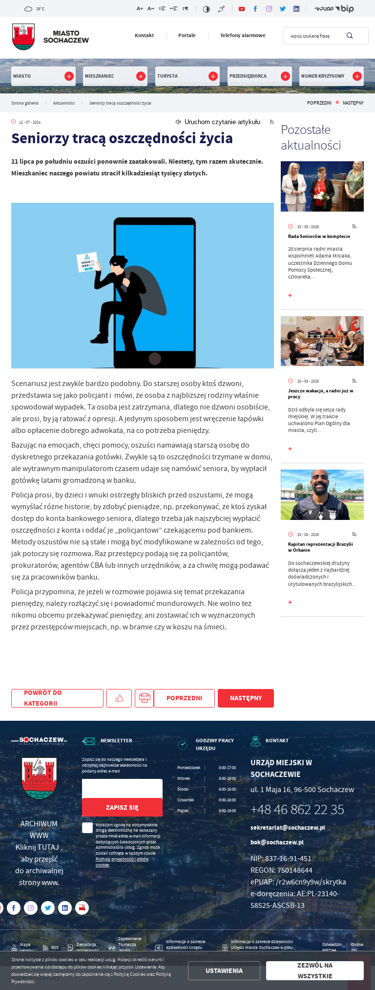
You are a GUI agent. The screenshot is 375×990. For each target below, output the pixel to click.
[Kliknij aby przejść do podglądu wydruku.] (144, 698)
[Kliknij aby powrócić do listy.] (337, 103)
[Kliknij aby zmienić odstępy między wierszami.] (162, 9)
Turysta (167, 76)
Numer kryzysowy (322, 76)
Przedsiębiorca (248, 76)
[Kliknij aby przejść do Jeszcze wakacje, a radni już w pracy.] (322, 342)
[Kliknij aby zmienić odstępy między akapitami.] (185, 9)
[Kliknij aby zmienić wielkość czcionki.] (140, 9)
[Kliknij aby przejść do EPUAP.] (323, 9)
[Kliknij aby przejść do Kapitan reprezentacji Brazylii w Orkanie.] (322, 496)
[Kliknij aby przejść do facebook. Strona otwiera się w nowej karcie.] (255, 9)
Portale (187, 35)
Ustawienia (224, 970)
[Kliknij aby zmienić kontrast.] (206, 9)
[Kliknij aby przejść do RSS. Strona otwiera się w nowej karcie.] (272, 122)
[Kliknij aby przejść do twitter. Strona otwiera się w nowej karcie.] (283, 9)
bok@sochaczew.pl (277, 842)
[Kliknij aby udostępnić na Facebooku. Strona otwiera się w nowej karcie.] (119, 698)
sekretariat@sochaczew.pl (287, 827)
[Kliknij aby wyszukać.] (349, 35)
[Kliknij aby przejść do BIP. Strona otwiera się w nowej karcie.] (344, 9)
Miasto (22, 76)
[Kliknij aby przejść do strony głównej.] (50, 37)
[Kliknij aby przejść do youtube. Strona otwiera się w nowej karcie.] (242, 9)
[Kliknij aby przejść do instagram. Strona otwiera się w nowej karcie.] (269, 9)
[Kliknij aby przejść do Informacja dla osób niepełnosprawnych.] (222, 9)
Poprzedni (319, 103)
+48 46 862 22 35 (297, 809)
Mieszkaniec (99, 76)
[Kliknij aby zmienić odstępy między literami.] (151, 9)
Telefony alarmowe (243, 35)
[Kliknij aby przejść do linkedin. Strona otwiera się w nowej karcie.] (296, 9)
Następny (353, 103)
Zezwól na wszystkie (315, 970)
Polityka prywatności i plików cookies (122, 862)
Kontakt (144, 35)
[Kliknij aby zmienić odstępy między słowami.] (173, 9)
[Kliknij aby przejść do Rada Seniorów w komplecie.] (322, 187)
